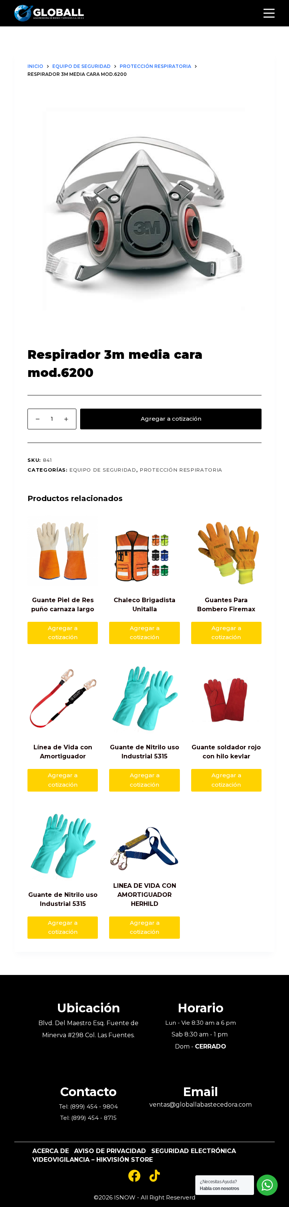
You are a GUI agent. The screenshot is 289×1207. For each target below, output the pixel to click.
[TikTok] (155, 1176)
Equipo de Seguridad (102, 470)
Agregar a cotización (171, 418)
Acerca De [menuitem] (50, 1151)
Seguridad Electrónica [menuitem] (193, 1151)
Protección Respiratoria (181, 470)
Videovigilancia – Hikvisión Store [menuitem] (92, 1160)
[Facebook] (134, 1176)
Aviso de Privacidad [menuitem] (110, 1151)
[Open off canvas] (269, 13)
